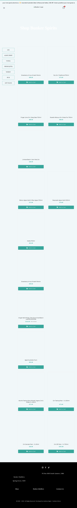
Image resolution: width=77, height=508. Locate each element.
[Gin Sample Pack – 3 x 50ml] (30, 429)
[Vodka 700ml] (30, 225)
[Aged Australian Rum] (30, 345)
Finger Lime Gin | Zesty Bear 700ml (31, 117)
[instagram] (42, 467)
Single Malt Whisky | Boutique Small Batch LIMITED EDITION (30, 318)
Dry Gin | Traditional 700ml (61, 75)
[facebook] (45, 467)
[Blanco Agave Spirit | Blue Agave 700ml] (30, 185)
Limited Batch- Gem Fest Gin (30, 159)
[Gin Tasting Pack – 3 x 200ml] (61, 385)
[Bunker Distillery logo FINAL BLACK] (38, 7)
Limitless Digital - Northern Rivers (52, 501)
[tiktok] (48, 467)
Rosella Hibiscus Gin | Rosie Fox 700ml (61, 117)
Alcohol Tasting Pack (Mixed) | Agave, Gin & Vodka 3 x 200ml (31, 401)
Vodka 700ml (31, 241)
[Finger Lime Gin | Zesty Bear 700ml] (30, 102)
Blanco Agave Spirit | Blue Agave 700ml (30, 200)
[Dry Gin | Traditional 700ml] (61, 60)
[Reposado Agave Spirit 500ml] (61, 185)
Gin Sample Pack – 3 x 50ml (31, 444)
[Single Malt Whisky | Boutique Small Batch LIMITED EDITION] (30, 305)
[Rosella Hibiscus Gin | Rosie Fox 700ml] (61, 102)
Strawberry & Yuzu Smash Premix (31, 75)
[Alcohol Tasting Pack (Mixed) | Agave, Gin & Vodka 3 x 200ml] (30, 385)
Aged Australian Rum (31, 360)
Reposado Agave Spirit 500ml (61, 200)
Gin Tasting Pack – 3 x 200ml (61, 400)
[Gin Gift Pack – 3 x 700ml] (61, 429)
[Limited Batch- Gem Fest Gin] (30, 144)
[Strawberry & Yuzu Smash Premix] (30, 60)
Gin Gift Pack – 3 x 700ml (61, 444)
